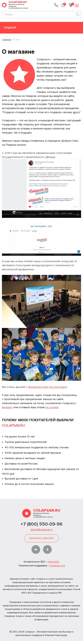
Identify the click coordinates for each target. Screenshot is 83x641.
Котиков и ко (57, 565)
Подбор (10, 28)
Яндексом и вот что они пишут (47, 387)
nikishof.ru (53, 561)
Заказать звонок (41, 538)
